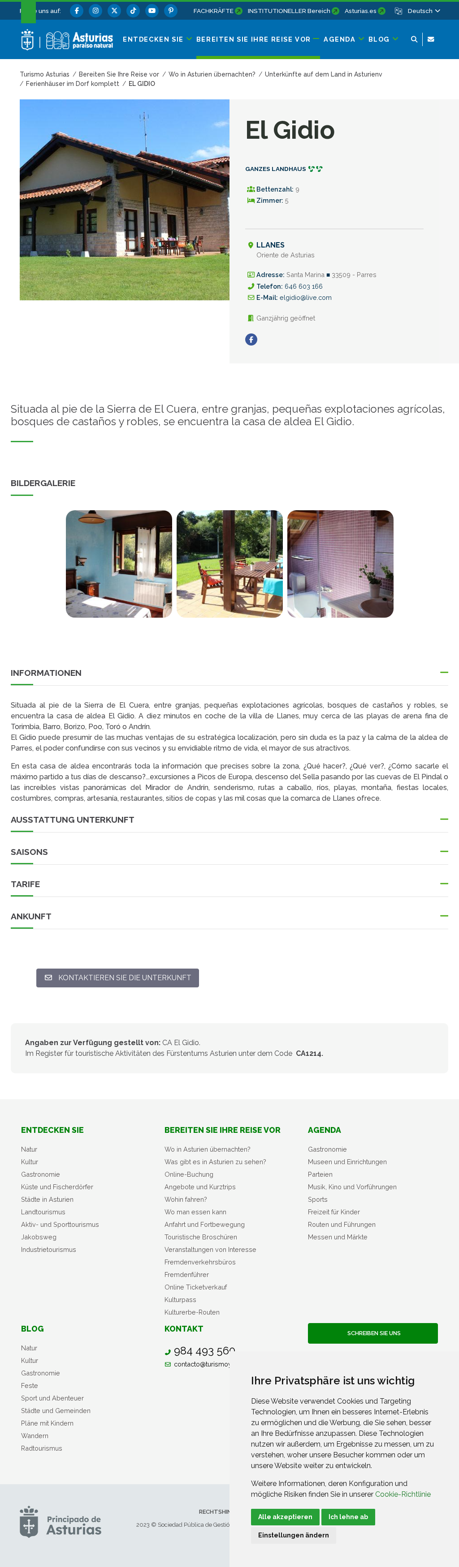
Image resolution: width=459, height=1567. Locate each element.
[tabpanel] (119, 569)
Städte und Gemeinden (56, 1410)
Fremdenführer (187, 1274)
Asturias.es (361, 10)
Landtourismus (43, 1212)
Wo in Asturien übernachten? (208, 1149)
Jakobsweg (38, 1237)
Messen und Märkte (338, 1237)
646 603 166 (304, 286)
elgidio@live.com (306, 297)
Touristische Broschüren (201, 1237)
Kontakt (184, 1328)
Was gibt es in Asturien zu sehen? (215, 1162)
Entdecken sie (52, 1130)
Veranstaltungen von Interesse (210, 1249)
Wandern (34, 1435)
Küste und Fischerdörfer (57, 1187)
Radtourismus (41, 1448)
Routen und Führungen (342, 1224)
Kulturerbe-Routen (192, 1312)
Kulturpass (180, 1299)
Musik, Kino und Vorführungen (352, 1187)
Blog (32, 1328)
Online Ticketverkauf (196, 1287)
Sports (318, 1199)
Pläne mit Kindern (47, 1423)
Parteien (320, 1174)
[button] (423, 10)
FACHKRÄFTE (214, 10)
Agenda (324, 1130)
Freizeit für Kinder (334, 1212)
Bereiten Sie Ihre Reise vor (223, 1130)
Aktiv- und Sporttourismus (60, 1224)
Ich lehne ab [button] (348, 1516)
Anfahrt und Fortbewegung (205, 1224)
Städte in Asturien (47, 1199)
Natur (29, 1149)
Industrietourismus (48, 1249)
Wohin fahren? (186, 1199)
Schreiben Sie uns (373, 1333)
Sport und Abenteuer (52, 1398)
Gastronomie (40, 1174)
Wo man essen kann (195, 1212)
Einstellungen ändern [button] (293, 1535)
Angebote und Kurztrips (200, 1187)
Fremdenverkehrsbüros (200, 1262)
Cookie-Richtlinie (403, 1494)
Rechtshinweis (222, 1511)
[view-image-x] (119, 564)
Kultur (29, 1162)
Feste (29, 1385)
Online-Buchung (189, 1174)
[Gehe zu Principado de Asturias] (60, 1521)
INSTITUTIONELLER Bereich (289, 10)
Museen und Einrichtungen (347, 1162)
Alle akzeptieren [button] (285, 1516)
